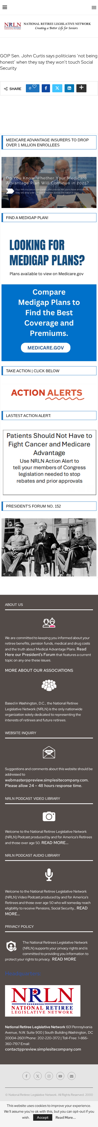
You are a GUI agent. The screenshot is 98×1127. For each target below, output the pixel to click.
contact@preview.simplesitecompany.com (43, 1049)
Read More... (66, 1117)
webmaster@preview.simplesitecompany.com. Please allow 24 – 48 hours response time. (47, 782)
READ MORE (64, 959)
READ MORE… (54, 842)
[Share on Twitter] (57, 88)
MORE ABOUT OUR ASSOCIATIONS (39, 670)
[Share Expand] (81, 88)
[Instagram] (49, 1076)
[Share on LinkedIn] (69, 88)
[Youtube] (60, 1076)
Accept (42, 1117)
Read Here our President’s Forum (45, 651)
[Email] (72, 1076)
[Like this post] (34, 86)
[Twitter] (38, 1076)
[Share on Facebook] (46, 88)
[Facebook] (26, 1076)
